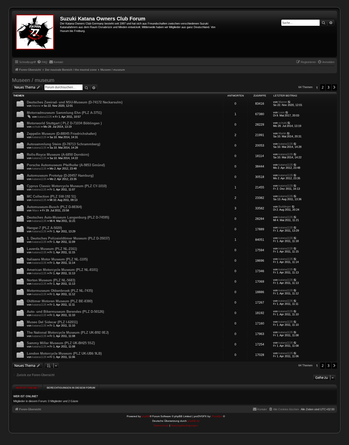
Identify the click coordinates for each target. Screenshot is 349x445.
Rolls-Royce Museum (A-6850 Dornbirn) (58, 155)
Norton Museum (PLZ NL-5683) (51, 280)
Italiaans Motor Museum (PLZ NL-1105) (57, 259)
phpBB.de (194, 420)
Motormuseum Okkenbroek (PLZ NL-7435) (60, 291)
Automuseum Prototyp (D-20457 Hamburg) (60, 175)
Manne (36, 105)
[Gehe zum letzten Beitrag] (289, 101)
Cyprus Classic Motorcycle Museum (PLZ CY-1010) (67, 186)
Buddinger (284, 206)
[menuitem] (42, 62)
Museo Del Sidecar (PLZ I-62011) (52, 322)
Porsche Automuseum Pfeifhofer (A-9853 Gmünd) (66, 165)
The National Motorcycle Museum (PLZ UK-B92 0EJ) (68, 332)
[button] (334, 87)
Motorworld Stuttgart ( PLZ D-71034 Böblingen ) (64, 123)
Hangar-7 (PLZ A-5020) (44, 228)
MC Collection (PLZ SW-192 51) (51, 196)
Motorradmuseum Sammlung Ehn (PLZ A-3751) (64, 113)
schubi (36, 126)
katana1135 (45, 116)
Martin (282, 133)
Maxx (35, 210)
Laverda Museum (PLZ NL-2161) (52, 249)
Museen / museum (33, 80)
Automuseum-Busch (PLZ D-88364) (54, 207)
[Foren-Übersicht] (36, 34)
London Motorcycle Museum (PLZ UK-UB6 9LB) (64, 353)
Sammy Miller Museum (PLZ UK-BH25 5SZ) (61, 343)
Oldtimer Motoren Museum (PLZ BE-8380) (59, 301)
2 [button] (323, 87)
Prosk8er (217, 416)
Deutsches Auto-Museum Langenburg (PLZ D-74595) (68, 217)
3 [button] (329, 87)
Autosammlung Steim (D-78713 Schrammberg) (63, 144)
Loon (281, 112)
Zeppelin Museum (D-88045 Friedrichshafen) (61, 134)
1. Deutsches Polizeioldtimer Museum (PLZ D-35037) (68, 238)
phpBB (146, 416)
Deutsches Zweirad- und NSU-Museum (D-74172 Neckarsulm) (74, 102)
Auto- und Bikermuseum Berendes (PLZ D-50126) (65, 312)
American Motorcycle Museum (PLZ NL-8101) (62, 270)
